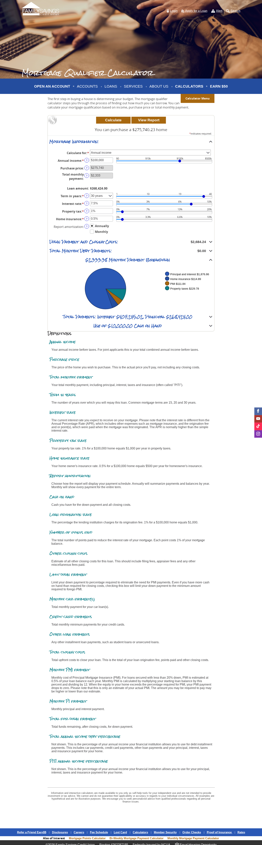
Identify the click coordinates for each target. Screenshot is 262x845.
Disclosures (60, 832)
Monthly (101, 231)
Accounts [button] (87, 86)
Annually (102, 226)
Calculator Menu (197, 98)
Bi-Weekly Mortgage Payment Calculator (137, 838)
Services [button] (133, 86)
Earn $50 (219, 89)
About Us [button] (158, 86)
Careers (79, 832)
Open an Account (52, 86)
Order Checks (191, 832)
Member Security (165, 832)
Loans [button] (111, 86)
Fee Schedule (99, 832)
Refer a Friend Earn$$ (31, 832)
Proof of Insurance (219, 832)
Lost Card (120, 832)
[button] (172, 11)
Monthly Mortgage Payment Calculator (193, 838)
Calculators (189, 86)
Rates (241, 832)
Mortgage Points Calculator (87, 838)
